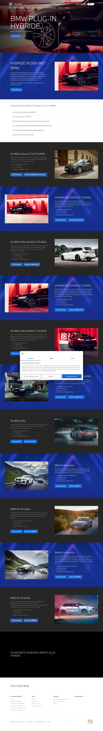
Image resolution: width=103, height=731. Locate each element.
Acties (27, 7)
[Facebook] (68, 721)
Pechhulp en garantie (59, 701)
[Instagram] (70, 721)
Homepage (11, 10)
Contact (12, 699)
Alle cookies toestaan (72, 376)
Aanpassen (50, 376)
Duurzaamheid (19, 10)
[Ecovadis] (90, 721)
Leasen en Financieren (37, 7)
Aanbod (16, 7)
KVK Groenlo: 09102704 (16, 706)
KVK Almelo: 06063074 (16, 710)
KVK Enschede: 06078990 (17, 703)
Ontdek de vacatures (16, 701)
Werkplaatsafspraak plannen (61, 699)
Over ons (60, 7)
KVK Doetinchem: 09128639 (18, 708)
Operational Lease (37, 706)
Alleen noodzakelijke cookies (31, 376)
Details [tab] (51, 358)
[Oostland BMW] (93, 8)
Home (10, 7)
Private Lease (35, 703)
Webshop (55, 703)
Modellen (22, 7)
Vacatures (67, 7)
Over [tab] (72, 358)
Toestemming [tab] (30, 358)
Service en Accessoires (50, 7)
